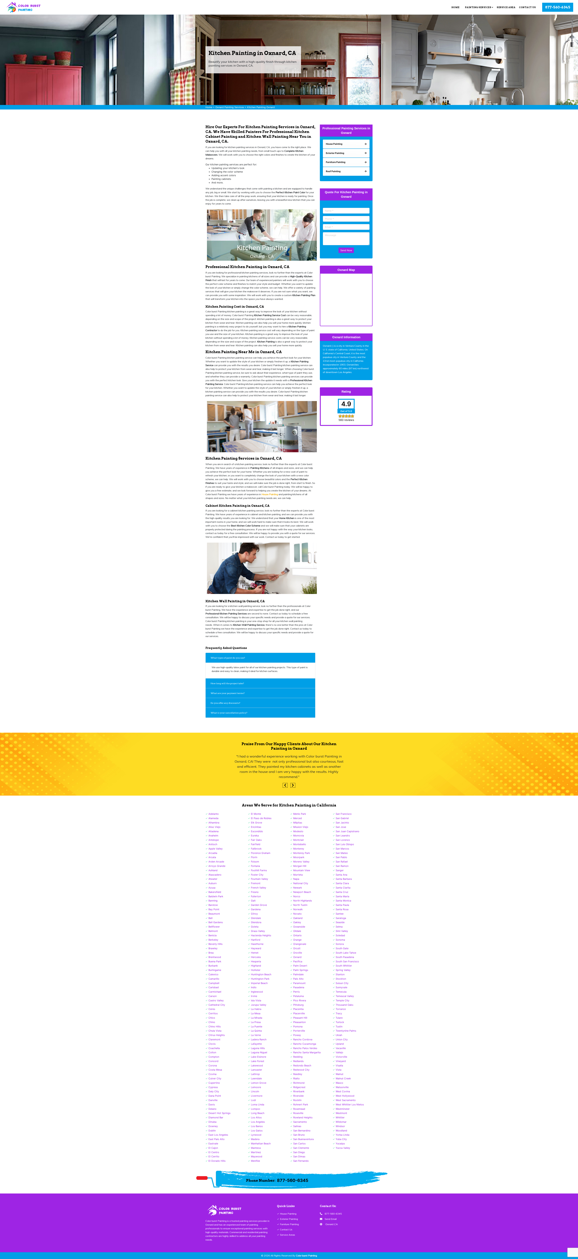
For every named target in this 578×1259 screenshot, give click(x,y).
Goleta (254, 926)
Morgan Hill (299, 865)
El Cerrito (213, 1156)
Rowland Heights (302, 1117)
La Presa (256, 1022)
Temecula (341, 991)
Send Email (331, 1218)
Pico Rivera (299, 1000)
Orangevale (299, 943)
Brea (211, 952)
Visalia (339, 1065)
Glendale (256, 918)
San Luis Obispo (345, 844)
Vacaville (341, 1048)
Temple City (342, 1000)
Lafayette (256, 1043)
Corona (212, 1065)
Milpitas (297, 822)
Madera (255, 1139)
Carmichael (214, 991)
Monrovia (298, 835)
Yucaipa (340, 1143)
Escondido (257, 831)
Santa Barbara (344, 878)
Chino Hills (214, 1026)
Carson (212, 996)
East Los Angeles (218, 1134)
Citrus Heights (216, 1035)
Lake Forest (257, 1061)
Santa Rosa (342, 909)
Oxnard (297, 957)
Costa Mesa (215, 1069)
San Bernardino (302, 1130)
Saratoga (341, 918)
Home (455, 7)
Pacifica (297, 961)
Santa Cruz (342, 891)
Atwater (212, 878)
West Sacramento (346, 1100)
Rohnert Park (300, 1104)
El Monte (256, 813)
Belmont (213, 931)
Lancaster (256, 1069)
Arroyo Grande (216, 865)
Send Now (346, 250)
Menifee (255, 1160)
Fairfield (255, 844)
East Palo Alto (216, 1139)
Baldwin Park (215, 896)
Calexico (213, 974)
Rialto (296, 1078)
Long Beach (257, 1113)
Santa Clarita (343, 887)
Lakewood (257, 1065)
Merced (297, 818)
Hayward (256, 948)
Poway (297, 1035)
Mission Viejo (300, 826)
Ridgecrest (299, 1087)
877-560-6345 (557, 7)
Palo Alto (298, 978)
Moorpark (298, 857)
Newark (297, 887)
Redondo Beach (302, 1065)
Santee (339, 913)
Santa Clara (342, 883)
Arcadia (212, 852)
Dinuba (212, 1121)
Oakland (298, 918)
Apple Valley (215, 848)
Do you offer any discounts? (225, 703)
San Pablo (341, 857)
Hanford (255, 939)
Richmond (299, 1082)
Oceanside (299, 926)
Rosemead (299, 1108)
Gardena (256, 909)
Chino (211, 1022)
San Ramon (342, 865)
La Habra (256, 1009)
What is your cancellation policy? (229, 713)
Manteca (256, 1147)
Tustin (339, 1026)
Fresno (255, 891)
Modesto (298, 831)
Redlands (298, 1061)
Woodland (341, 1130)
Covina (212, 1074)
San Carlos (299, 1143)
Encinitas (256, 826)
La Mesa (255, 1013)
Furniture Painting (289, 1224)
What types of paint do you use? (228, 658)
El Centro (213, 1152)
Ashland (213, 870)
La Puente (256, 1026)
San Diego (299, 1152)
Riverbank (299, 1091)
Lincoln (255, 1091)
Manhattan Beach (261, 1143)
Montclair (298, 839)
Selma (339, 926)
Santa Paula (342, 904)
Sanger (340, 870)
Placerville (299, 1013)
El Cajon (213, 1147)
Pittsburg (298, 1004)
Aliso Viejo (214, 826)
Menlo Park (299, 813)
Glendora (256, 922)
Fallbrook (256, 848)
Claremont (214, 1039)
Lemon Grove (258, 1082)
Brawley (213, 948)
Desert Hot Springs (219, 1113)
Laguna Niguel (259, 1052)
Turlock (340, 1022)
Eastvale (213, 1143)
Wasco (339, 1082)
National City (300, 883)
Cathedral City (216, 1004)
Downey (213, 1126)
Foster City (257, 874)
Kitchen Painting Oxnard (261, 107)
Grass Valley (258, 931)
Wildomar (341, 1121)
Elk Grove (256, 822)
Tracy (339, 1013)
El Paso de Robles (261, 818)
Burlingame (214, 970)
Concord (213, 1061)
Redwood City (301, 1069)
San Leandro (343, 835)
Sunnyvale (341, 987)
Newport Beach (302, 891)
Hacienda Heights (261, 935)
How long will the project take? (227, 683)
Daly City (213, 1091)
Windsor (340, 1126)
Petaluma (298, 996)
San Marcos (342, 848)
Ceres (211, 1009)
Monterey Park (301, 852)
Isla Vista (256, 1000)
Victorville (341, 1056)
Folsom (255, 861)
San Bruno (299, 1134)
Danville (213, 1100)
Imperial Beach (259, 983)
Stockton (341, 978)
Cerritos (213, 1013)
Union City (342, 1039)
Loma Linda (257, 1104)
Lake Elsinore (258, 1056)
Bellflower (214, 926)
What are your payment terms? (228, 693)
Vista (338, 1069)
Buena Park (214, 961)
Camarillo (213, 978)
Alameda (213, 818)
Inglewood (257, 991)
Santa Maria (342, 896)
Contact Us (527, 7)
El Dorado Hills (216, 1160)
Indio (253, 987)
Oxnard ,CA (331, 1224)
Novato (297, 913)
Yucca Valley (343, 1147)
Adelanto (213, 813)
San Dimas (299, 1156)
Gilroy (254, 913)
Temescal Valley (345, 996)
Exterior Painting (289, 1218)
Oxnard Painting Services (229, 107)
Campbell (213, 983)
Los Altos (256, 1117)
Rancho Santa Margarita (307, 1052)
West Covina (343, 1091)
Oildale (297, 931)
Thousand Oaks (344, 1004)
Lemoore (256, 1087)
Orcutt (296, 948)
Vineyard (341, 1061)
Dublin (212, 1130)
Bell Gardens (215, 922)
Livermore (256, 1095)
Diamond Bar (215, 1117)
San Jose (341, 826)
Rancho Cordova (302, 1039)
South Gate (342, 948)
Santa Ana (341, 874)
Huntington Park (260, 978)
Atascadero (214, 874)
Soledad (340, 935)
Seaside (340, 922)
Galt (253, 900)
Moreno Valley (301, 861)
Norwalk (298, 909)
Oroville (297, 952)
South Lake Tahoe (346, 952)
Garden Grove (259, 904)
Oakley (297, 922)
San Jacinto (342, 822)
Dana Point (214, 1095)
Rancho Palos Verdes (305, 1048)
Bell (210, 918)
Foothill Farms (259, 870)
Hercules (256, 957)
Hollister (255, 970)
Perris (296, 991)
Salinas (297, 1126)
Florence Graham (260, 852)
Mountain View (301, 870)
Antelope (213, 839)
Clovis (212, 1043)
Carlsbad (213, 987)
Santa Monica (343, 900)
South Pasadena (345, 957)
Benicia (212, 935)
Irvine (254, 996)
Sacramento (300, 1121)
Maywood (256, 1156)
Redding (298, 1056)
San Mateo (342, 852)
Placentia (298, 1009)
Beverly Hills (215, 943)
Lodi (253, 1100)
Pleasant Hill (300, 1017)
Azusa (211, 887)
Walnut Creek (343, 1078)
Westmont (341, 1113)
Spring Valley (343, 970)
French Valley (258, 887)
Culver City (214, 1078)
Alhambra (213, 822)
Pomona (298, 1026)
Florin (254, 857)
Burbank (213, 965)
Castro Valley (216, 1000)
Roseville (298, 1113)
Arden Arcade (216, 861)
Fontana (255, 865)
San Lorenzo (343, 839)
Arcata (212, 857)
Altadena (213, 831)
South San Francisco (347, 961)
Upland (340, 1043)
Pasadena (298, 987)
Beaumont (214, 913)
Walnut (339, 1074)
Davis (211, 1104)
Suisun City (342, 983)
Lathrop (255, 1074)
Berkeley (213, 939)
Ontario (297, 935)
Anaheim (213, 835)
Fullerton (256, 896)
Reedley (297, 1074)
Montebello (299, 844)
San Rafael (342, 861)
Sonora (340, 943)
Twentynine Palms (346, 1030)
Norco (296, 896)
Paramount (299, 983)
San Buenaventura (303, 1139)
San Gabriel (342, 818)
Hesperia (256, 961)
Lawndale (256, 1078)
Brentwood (214, 957)
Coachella (214, 1048)
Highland (256, 965)
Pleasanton (299, 1022)
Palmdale (298, 974)
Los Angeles (258, 1121)
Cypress (213, 1087)
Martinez (256, 1152)
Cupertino (214, 1082)
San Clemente (301, 1147)
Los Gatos (257, 1130)
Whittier (340, 1117)
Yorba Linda (342, 1134)
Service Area (506, 7)
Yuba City (341, 1139)
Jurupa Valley (258, 1004)
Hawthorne (257, 943)
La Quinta (256, 1030)
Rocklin (297, 1100)
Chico (211, 1017)
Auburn (212, 883)
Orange (297, 939)
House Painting (288, 1213)
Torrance (341, 1009)
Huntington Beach (261, 974)
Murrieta (298, 874)
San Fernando (301, 1160)
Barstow (213, 904)
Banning (213, 900)
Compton (213, 1056)
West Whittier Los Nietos (350, 1104)
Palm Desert (300, 965)
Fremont (255, 883)
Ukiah (339, 1035)
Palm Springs (300, 970)
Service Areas (287, 1234)
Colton (212, 1052)
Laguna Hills (258, 1048)
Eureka (255, 835)
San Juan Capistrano (347, 831)
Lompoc (255, 1108)
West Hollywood (345, 1095)
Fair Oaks (256, 839)
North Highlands (302, 900)
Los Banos (257, 1126)
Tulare (339, 1017)
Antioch (212, 844)
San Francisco (344, 813)
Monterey (298, 848)
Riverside (298, 1095)
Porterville (299, 1030)
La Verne (256, 1035)
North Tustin (300, 904)
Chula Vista (214, 1030)
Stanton (340, 974)
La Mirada (256, 1017)
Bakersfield (214, 891)
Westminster (343, 1108)
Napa (296, 878)
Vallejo (339, 1052)
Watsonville (342, 1087)
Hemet (254, 952)
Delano (212, 1108)
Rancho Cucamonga (304, 1043)
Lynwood (256, 1134)
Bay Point (213, 909)
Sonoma (340, 939)
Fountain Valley (259, 878)
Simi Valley (342, 931)
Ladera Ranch (258, 1039)
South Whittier (344, 965)
